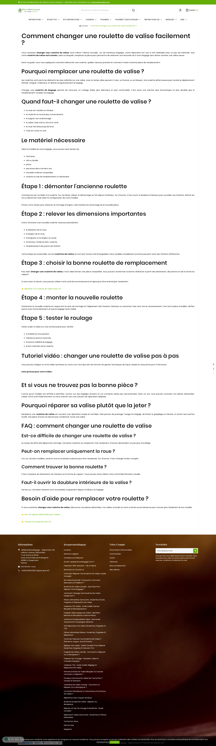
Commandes (115, 554)
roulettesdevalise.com (100, 2)
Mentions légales (71, 554)
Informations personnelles (121, 550)
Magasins (68, 729)
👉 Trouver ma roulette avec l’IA (36, 521)
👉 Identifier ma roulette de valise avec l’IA (41, 288)
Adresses (114, 562)
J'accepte (115, 742)
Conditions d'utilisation (73, 558)
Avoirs (112, 558)
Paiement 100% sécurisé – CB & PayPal (80, 565)
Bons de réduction (118, 565)
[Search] (133, 10)
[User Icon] (180, 10)
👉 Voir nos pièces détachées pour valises (40, 514)
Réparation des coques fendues (78, 698)
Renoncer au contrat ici (74, 569)
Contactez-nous (28, 566)
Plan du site (69, 725)
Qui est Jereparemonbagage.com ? (79, 562)
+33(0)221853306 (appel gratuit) (35, 570)
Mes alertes (115, 569)
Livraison (67, 550)
